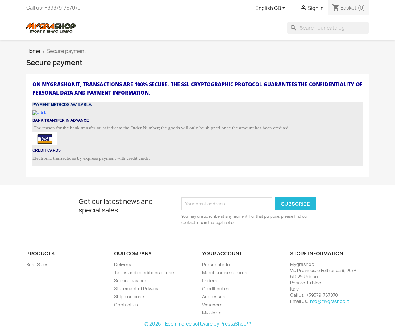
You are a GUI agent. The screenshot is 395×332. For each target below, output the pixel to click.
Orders (209, 281)
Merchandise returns (224, 272)
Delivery (122, 264)
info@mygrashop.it (329, 301)
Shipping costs (130, 297)
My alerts (212, 313)
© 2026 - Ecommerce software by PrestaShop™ (197, 324)
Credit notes (215, 289)
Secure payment (131, 281)
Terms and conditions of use (144, 272)
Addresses (213, 297)
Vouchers (212, 305)
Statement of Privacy (136, 289)
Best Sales (37, 264)
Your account (222, 253)
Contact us (126, 305)
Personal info (216, 264)
